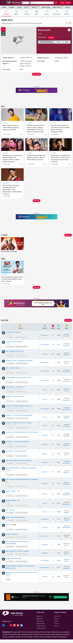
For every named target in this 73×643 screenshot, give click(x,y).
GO (56, 2)
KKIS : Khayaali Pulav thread (14, 351)
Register (68, 2)
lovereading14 (45, 335)
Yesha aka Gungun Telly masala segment (19, 460)
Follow (51, 37)
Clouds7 (44, 390)
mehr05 (66, 363)
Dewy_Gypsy (66, 400)
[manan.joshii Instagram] (70, 23)
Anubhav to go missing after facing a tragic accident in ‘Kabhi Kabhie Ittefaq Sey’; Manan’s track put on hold (36, 129)
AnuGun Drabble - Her (12, 500)
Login (62, 2)
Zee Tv (56, 618)
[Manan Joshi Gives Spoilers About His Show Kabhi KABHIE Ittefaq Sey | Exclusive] (12, 267)
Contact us (40, 621)
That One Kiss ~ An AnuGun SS (15, 387)
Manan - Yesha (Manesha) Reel (15, 517)
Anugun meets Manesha (13, 558)
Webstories (57, 7)
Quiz (25, 7)
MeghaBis (66, 355)
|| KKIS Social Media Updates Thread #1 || (19, 406)
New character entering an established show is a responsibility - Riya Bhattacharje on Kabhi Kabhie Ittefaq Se (12, 189)
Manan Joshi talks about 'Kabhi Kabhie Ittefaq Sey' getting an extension (11, 127)
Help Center (40, 623)
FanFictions (46, 7)
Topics (19, 7)
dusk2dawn (44, 354)
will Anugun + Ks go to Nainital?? (16, 451)
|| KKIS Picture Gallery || (13, 332)
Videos (67, 7)
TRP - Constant (10, 510)
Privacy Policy (40, 628)
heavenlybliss (66, 436)
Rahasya (8, 579)
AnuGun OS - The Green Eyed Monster (17, 441)
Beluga (66, 554)
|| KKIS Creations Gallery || (14, 341)
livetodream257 (66, 409)
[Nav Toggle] (2, 2)
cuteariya (66, 390)
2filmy (66, 577)
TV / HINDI (5, 123)
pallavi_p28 (66, 472)
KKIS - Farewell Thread (13, 368)
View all (36, 200)
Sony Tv (57, 623)
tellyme (66, 520)
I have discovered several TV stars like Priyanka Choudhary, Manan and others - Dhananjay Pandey (60, 129)
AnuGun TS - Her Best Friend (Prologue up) (19, 415)
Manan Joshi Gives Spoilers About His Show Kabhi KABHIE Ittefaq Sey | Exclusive (12, 279)
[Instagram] (14, 625)
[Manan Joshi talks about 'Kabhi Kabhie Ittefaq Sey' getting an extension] (12, 114)
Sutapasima (66, 345)
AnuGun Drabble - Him (13, 491)
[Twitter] (7, 625)
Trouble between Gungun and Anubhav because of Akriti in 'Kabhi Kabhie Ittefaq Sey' (36, 157)
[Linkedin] (21, 625)
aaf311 (66, 537)
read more (42, 37)
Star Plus (57, 616)
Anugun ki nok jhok (12, 534)
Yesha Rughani (9, 337)
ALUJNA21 (45, 576)
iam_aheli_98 (66, 381)
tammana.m (66, 336)
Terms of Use (41, 626)
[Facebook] (3, 625)
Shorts (34, 7)
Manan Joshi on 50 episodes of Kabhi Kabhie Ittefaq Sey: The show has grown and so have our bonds (60, 159)
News (4, 7)
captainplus (66, 568)
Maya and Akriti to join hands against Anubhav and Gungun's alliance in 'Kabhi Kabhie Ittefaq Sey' (12, 159)
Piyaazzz (44, 425)
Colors (56, 621)
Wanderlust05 (66, 371)
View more (36, 74)
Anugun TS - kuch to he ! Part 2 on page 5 (19, 422)
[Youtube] (11, 625)
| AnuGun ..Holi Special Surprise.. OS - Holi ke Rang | (22, 432)
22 (20, 353)
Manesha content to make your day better (19, 360)
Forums (11, 7)
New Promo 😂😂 (11, 524)
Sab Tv (56, 626)
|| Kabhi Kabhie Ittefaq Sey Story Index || (19, 377)
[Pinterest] (18, 625)
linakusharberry (44, 567)
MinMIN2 (66, 418)
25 (20, 408)
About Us (39, 616)
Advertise (39, 618)
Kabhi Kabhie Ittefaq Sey (22, 337)
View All (68, 320)
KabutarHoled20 (66, 527)
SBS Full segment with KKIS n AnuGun (17, 551)
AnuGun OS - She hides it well (15, 396)
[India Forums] (13, 2)
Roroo (66, 455)
